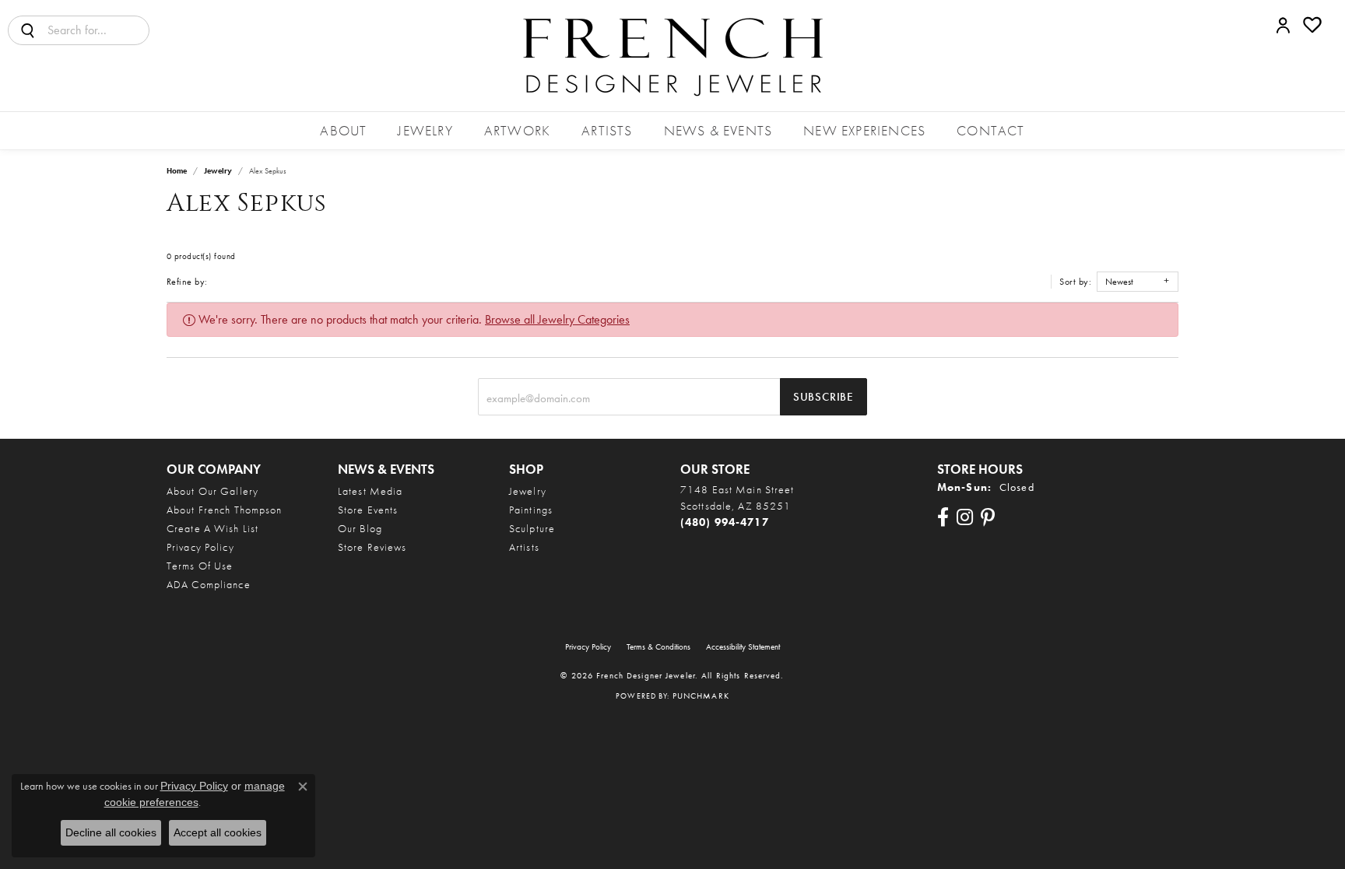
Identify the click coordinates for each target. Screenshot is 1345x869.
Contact (990, 130)
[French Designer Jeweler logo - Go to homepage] (672, 55)
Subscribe (823, 397)
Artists (606, 130)
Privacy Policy (200, 547)
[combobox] (98, 30)
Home (177, 171)
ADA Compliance (209, 584)
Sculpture (532, 528)
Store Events (368, 510)
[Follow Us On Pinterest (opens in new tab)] (988, 517)
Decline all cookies (110, 832)
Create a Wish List (212, 528)
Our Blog (360, 528)
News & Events (718, 130)
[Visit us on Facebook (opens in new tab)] (943, 517)
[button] (1283, 25)
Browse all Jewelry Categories (557, 319)
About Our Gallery (212, 491)
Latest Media (370, 491)
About (343, 130)
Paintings (531, 510)
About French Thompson (225, 510)
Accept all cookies (218, 832)
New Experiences (864, 130)
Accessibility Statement (743, 646)
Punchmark (700, 695)
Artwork (517, 130)
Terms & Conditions (658, 646)
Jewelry (425, 130)
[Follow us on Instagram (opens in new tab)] (965, 517)
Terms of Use (200, 566)
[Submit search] (28, 30)
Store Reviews (372, 547)
